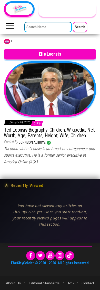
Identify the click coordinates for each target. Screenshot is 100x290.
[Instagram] (59, 255)
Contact (88, 283)
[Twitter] (40, 255)
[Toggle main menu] (10, 27)
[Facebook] (30, 255)
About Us (13, 283)
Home (7, 41)
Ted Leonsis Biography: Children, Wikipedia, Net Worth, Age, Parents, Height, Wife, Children (49, 133)
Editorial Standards (44, 283)
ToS (70, 283)
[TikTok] (69, 255)
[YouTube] (50, 255)
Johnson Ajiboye (32, 142)
